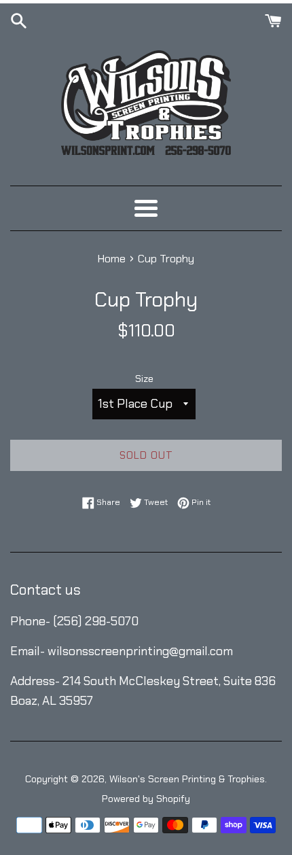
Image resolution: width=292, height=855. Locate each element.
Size (144, 378)
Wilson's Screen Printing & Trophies (187, 779)
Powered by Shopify (146, 798)
